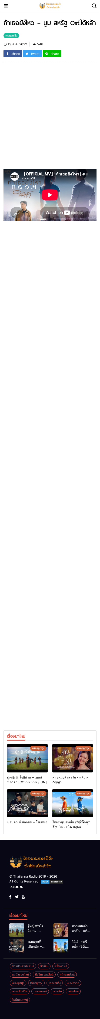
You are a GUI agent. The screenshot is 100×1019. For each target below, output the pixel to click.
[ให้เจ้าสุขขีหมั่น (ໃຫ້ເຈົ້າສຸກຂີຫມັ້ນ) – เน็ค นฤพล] (72, 803)
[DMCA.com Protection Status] (52, 881)
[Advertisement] (50, 119)
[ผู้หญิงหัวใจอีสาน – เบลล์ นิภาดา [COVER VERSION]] (27, 758)
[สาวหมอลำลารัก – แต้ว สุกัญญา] (72, 758)
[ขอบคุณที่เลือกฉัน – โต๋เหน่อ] (27, 803)
